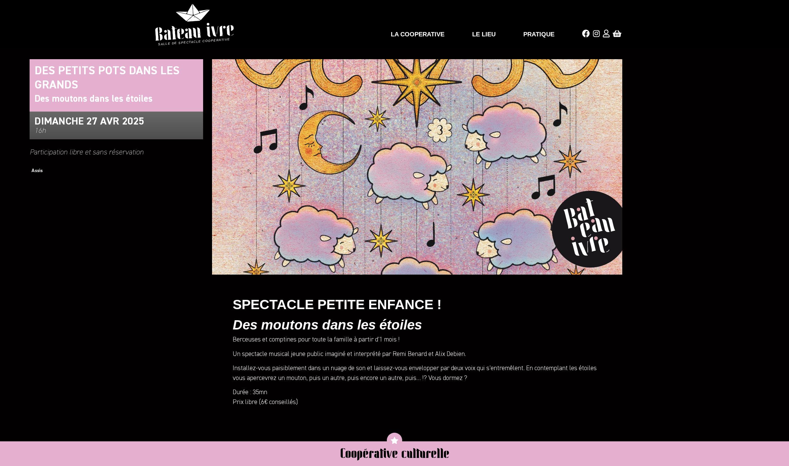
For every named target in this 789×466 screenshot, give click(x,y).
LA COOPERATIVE (417, 34)
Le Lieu (484, 34)
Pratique (538, 34)
